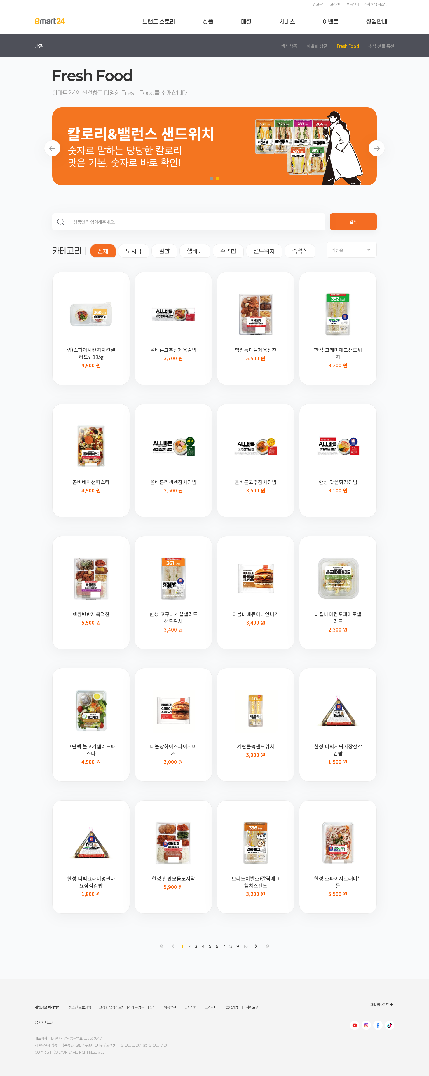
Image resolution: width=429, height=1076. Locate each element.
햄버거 (195, 250)
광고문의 (319, 3)
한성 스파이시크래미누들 (338, 882)
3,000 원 (173, 761)
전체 (103, 250)
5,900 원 (173, 886)
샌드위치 (264, 250)
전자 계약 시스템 (375, 3)
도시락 (134, 250)
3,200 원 (338, 364)
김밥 (164, 250)
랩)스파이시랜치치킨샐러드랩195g (91, 353)
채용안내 (353, 3)
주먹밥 (228, 250)
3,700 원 (173, 357)
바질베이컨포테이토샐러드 (338, 618)
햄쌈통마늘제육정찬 (256, 349)
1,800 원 (91, 893)
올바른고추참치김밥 (256, 481)
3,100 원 (338, 490)
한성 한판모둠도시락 (173, 878)
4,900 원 (91, 364)
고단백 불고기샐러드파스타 (91, 750)
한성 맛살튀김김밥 (338, 481)
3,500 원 (173, 490)
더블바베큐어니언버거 (255, 614)
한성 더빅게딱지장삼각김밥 (338, 750)
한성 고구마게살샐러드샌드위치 (173, 618)
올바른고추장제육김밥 (173, 349)
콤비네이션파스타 (91, 481)
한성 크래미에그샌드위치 (338, 353)
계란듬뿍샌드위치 (255, 746)
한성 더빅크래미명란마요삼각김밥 (91, 882)
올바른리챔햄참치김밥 (173, 481)
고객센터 (336, 3)
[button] (211, 178)
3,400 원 (173, 629)
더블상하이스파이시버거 (173, 750)
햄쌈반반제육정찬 (91, 614)
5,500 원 (255, 357)
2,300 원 (338, 629)
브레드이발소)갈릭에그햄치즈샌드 (255, 882)
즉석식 (300, 250)
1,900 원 (338, 761)
